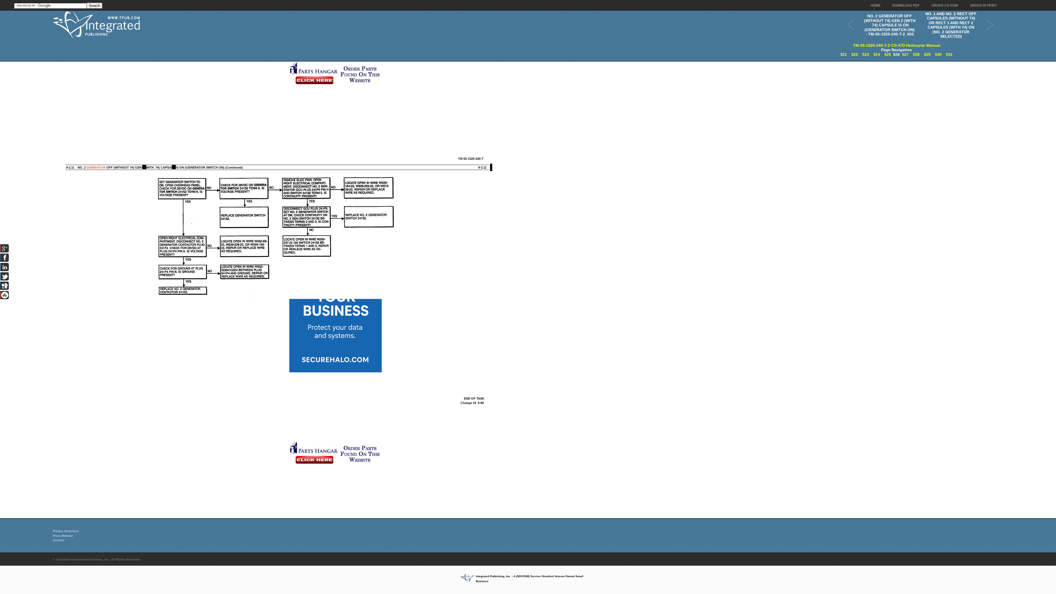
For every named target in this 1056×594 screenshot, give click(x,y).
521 (843, 54)
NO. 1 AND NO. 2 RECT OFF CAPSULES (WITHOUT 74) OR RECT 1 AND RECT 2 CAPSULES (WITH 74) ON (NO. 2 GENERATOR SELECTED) (951, 25)
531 (949, 54)
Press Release (63, 535)
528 (916, 54)
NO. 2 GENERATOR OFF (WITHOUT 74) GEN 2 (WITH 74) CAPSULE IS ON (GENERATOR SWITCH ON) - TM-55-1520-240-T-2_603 (889, 25)
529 (927, 54)
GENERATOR (96, 167)
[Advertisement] (170, 100)
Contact (58, 540)
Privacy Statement (66, 531)
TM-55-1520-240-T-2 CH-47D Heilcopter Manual (896, 45)
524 (876, 54)
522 (854, 54)
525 (887, 54)
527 (905, 54)
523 (865, 54)
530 (938, 54)
